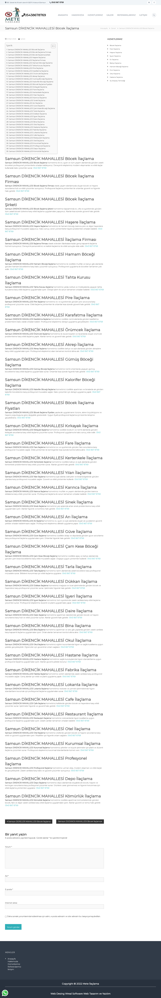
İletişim (11, 969)
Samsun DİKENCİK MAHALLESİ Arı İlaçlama (25, 103)
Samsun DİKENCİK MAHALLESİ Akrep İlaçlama (26, 76)
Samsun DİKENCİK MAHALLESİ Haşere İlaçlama (26, 57)
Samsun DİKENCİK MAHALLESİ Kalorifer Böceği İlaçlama (31, 82)
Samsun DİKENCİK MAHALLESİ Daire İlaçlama (27, 119)
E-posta (9, 889)
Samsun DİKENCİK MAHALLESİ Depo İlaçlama (27, 148)
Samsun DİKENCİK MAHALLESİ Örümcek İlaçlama (28, 74)
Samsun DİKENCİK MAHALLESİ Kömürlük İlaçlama (29, 151)
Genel (113, 28)
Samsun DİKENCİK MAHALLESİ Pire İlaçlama (25, 68)
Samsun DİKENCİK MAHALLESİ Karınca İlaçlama (28, 98)
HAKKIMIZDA (78, 15)
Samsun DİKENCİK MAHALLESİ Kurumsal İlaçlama (28, 143)
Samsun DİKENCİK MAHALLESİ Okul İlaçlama (26, 124)
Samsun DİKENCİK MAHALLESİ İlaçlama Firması (27, 60)
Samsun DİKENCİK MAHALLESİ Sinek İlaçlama (27, 100)
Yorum (8, 847)
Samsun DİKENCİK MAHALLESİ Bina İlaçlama (26, 122)
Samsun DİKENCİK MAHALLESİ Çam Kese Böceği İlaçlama (32, 108)
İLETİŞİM (143, 15)
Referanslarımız (14, 967)
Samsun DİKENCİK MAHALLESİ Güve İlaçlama (27, 106)
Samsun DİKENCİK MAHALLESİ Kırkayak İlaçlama (28, 87)
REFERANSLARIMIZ (126, 15)
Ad (7, 876)
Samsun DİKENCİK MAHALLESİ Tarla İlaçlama (27, 111)
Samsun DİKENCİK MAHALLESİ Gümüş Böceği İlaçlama (30, 79)
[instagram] (154, 2)
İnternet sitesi (11, 903)
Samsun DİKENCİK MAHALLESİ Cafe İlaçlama (26, 135)
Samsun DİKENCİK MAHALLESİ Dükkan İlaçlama (28, 114)
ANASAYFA (63, 15)
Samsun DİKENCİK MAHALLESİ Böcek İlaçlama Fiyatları (30, 84)
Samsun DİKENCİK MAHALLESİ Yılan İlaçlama (26, 95)
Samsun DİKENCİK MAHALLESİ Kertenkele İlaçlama (28, 92)
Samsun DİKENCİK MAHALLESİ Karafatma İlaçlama (28, 71)
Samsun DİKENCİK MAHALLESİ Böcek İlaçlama (26, 50)
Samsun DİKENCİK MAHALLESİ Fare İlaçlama (26, 90)
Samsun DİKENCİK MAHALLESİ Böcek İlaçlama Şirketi (29, 55)
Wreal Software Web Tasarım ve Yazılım (88, 993)
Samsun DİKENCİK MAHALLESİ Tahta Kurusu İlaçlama (29, 65)
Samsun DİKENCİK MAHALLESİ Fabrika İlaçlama (27, 130)
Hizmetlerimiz (14, 964)
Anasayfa (12, 959)
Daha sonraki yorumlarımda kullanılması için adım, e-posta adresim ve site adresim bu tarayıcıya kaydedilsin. (53, 916)
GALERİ (110, 15)
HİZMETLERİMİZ (95, 15)
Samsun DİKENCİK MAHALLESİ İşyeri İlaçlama (27, 116)
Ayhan (22, 39)
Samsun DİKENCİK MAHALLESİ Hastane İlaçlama (28, 127)
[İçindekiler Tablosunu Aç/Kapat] (52, 46)
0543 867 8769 (58, 2)
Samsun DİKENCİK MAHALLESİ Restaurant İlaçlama (29, 138)
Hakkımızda (13, 961)
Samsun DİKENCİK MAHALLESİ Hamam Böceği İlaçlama (30, 63)
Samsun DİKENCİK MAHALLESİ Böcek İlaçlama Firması (29, 52)
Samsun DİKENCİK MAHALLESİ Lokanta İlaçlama (28, 133)
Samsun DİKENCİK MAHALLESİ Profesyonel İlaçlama (29, 146)
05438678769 (35, 15)
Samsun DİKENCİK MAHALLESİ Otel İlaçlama (26, 141)
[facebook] (149, 2)
